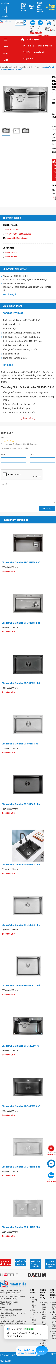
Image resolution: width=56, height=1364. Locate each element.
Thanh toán (32, 7)
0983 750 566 (11, 252)
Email (32, 455)
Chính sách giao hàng (44, 1315)
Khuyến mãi (28, 58)
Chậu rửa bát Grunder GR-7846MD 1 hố (21, 1106)
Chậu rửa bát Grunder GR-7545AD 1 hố (21, 804)
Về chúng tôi (34, 1299)
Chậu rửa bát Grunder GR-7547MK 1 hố (21, 562)
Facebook (5, 3)
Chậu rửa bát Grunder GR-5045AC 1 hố (21, 985)
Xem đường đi (9, 294)
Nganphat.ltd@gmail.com (11, 1310)
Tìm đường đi (35, 1312)
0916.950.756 (11, 234)
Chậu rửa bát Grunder (32, 67)
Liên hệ (34, 1306)
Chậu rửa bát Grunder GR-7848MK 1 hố (21, 623)
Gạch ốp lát (39, 52)
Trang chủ (23, 39)
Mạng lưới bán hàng (23, 7)
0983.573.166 (25, 234)
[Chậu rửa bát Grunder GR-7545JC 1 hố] (6, 131)
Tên (3, 455)
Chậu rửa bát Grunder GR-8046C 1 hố (20, 743)
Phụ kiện (26, 52)
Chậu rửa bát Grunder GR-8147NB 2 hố (21, 1227)
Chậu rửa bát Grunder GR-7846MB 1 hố (21, 1166)
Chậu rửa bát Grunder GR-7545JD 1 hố (20, 1046)
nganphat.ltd (51, 1153)
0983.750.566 (51, 1181)
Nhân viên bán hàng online (40, 7)
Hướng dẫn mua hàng (45, 1306)
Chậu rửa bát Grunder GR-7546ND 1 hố (21, 683)
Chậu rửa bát (15, 67)
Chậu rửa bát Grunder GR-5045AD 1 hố (21, 864)
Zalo (3, 10)
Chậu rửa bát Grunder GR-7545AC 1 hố (21, 925)
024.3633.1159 (11, 230)
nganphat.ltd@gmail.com (16, 238)
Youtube (4, 16)
